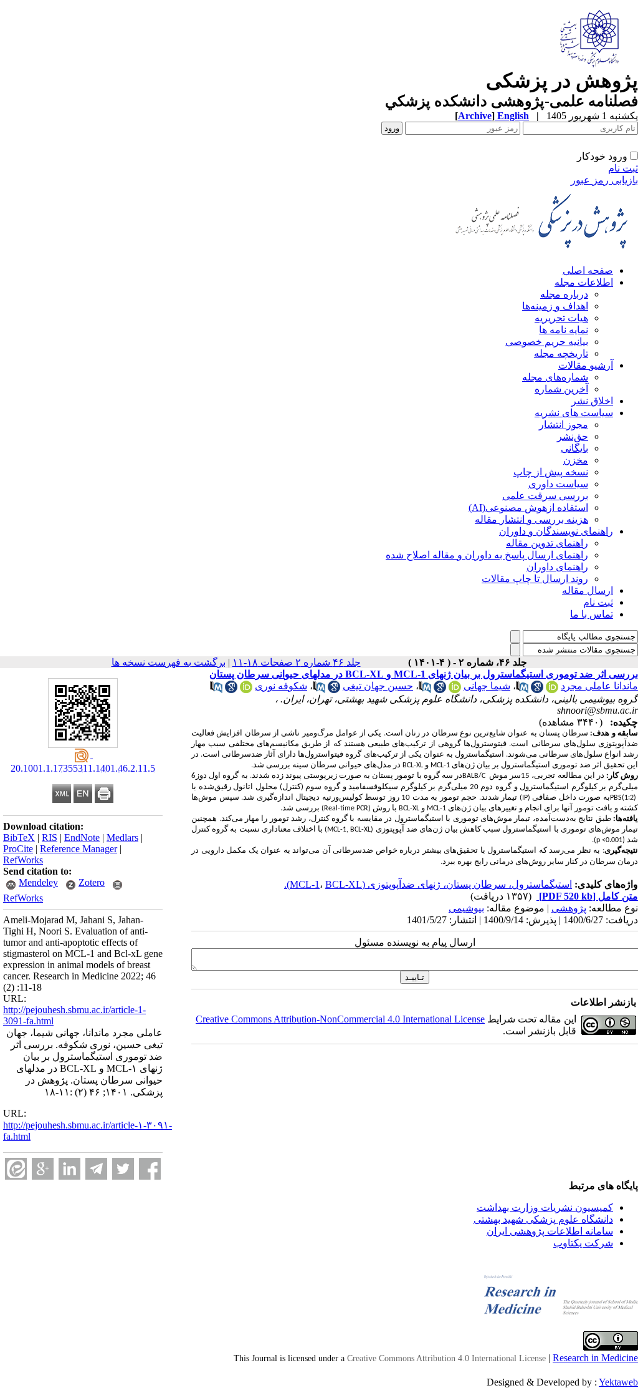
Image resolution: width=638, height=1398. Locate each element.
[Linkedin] (69, 1169)
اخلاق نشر (592, 401)
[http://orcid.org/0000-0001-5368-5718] (455, 689)
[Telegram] (96, 1169)
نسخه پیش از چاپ (550, 472)
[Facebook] (150, 1169)
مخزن (575, 460)
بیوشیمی (466, 908)
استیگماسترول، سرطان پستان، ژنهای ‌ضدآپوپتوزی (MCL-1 (431, 884)
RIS (49, 837)
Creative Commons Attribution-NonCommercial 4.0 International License (340, 1019)
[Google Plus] (43, 1169)
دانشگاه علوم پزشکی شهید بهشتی (543, 1219)
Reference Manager (78, 848)
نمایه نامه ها (563, 329)
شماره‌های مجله (555, 377)
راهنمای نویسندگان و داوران (556, 531)
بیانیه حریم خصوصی (546, 341)
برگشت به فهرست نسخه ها (169, 662)
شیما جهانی (487, 686)
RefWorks (23, 860)
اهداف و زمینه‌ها (555, 306)
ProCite (18, 848)
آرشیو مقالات (585, 365)
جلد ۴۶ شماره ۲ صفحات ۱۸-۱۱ (296, 662)
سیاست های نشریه (574, 412)
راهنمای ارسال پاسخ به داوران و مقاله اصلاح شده (487, 555)
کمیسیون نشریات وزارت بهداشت (545, 1207)
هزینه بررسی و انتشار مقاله (531, 519)
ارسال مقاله (587, 590)
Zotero (92, 882)
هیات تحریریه (561, 318)
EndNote (82, 837)
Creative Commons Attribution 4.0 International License (446, 1358)
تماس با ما (591, 614)
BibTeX (19, 837)
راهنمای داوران (557, 566)
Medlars (122, 837)
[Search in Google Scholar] (537, 689)
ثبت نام (623, 168)
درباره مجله (564, 294)
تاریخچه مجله (561, 353)
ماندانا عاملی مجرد (599, 686)
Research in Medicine (595, 1357)
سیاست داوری (558, 483)
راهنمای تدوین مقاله (547, 543)
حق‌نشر (572, 436)
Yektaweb (618, 1382)
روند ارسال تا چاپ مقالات (535, 578)
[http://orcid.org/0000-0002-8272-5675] (552, 689)
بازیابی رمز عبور (604, 180)
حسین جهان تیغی (378, 686)
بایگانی (574, 448)
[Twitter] (123, 1169)
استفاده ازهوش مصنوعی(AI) (528, 507)
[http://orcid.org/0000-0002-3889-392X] (246, 689)
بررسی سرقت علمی (545, 495)
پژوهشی (568, 908)
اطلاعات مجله (584, 282)
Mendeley (38, 882)
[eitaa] (16, 1169)
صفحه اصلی (588, 270)
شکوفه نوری (281, 686)
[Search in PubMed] (522, 689)
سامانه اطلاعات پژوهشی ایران (550, 1231)
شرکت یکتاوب (583, 1243)
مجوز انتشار (563, 424)
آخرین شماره (561, 389)
